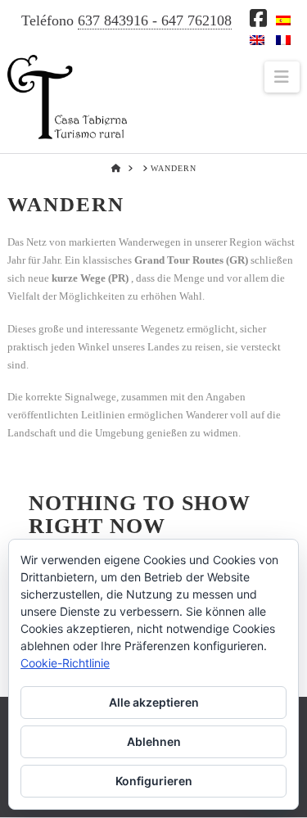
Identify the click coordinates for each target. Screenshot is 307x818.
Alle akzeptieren (154, 702)
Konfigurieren (153, 781)
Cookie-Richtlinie (65, 663)
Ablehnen (154, 741)
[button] (282, 77)
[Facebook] (258, 18)
